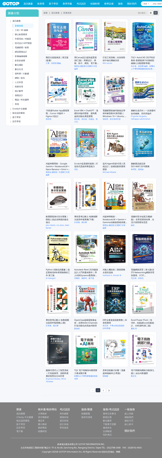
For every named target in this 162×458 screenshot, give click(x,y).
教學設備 (108, 3)
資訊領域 (64, 420)
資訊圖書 (28, 3)
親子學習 (53, 3)
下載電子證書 (109, 424)
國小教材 (42, 424)
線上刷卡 (129, 424)
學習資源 (64, 427)
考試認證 (81, 3)
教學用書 (67, 3)
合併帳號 (107, 431)
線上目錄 (129, 413)
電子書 (19, 431)
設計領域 (64, 424)
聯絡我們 (129, 417)
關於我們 (132, 3)
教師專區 (42, 427)
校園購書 (85, 413)
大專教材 (42, 413)
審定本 (41, 420)
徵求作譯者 (86, 417)
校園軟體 (95, 3)
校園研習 (42, 431)
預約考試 (107, 434)
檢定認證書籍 (22, 420)
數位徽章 (107, 420)
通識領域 (64, 417)
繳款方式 (129, 420)
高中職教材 (43, 417)
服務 (120, 3)
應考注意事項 (109, 413)
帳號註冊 (107, 417)
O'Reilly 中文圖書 (24, 417)
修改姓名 (107, 427)
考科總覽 (64, 413)
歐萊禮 (40, 3)
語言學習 (20, 427)
